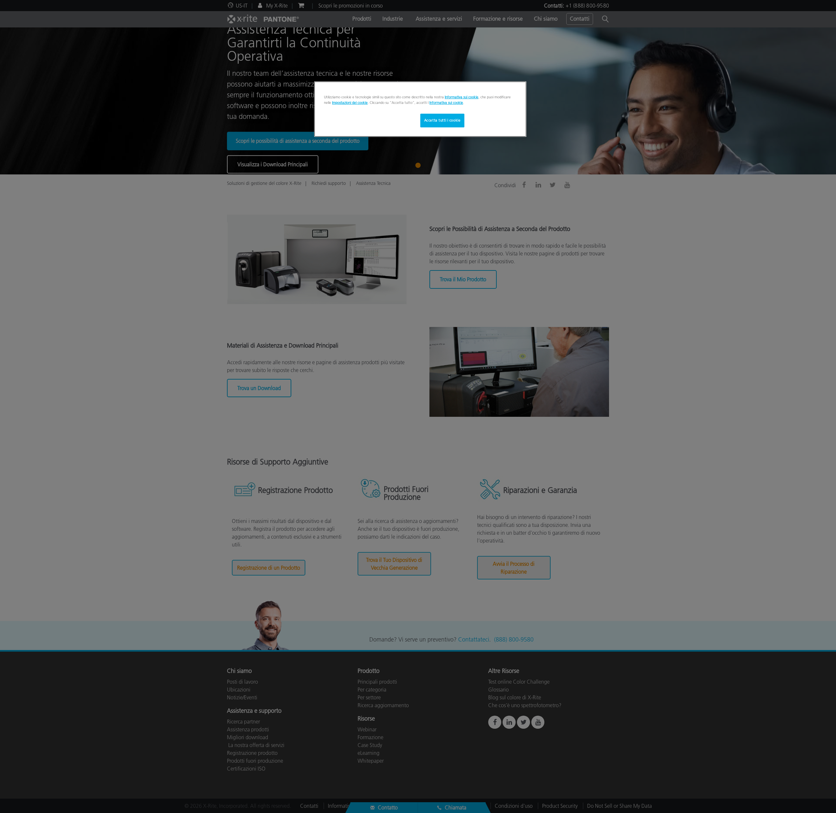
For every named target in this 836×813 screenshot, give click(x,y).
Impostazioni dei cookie (350, 102)
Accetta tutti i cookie (442, 120)
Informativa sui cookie (461, 97)
